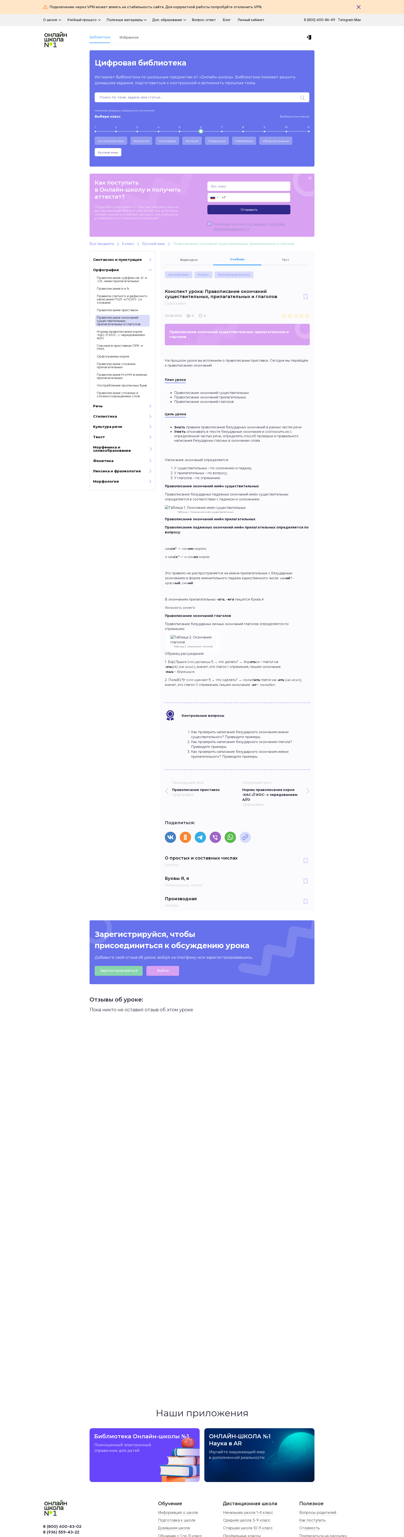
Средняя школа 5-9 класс (246, 1520)
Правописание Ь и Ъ (113, 288)
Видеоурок (189, 260)
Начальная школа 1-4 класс (248, 1512)
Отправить (249, 209)
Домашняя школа (174, 1528)
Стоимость (309, 1528)
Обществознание (276, 141)
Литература (217, 141)
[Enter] (309, 37)
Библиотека (100, 37)
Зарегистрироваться (118, 971)
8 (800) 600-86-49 (319, 20)
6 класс (203, 274)
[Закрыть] (358, 7)
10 (286, 127)
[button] (214, 197)
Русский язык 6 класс (234, 274)
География (167, 141)
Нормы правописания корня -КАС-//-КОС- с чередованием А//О (121, 335)
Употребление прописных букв (122, 385)
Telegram (346, 20)
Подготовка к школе (176, 1520)
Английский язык (111, 141)
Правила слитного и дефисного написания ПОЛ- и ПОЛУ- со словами (122, 299)
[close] (310, 178)
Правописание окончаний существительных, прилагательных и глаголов (119, 321)
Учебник (237, 259)
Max (357, 20)
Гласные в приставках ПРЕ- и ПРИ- (120, 347)
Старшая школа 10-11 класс (248, 1528)
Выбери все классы (294, 116)
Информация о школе (178, 1512)
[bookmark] (305, 297)
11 (308, 127)
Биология (141, 141)
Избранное (129, 37)
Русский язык (108, 152)
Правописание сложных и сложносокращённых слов (118, 394)
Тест (285, 260)
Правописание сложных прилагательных (116, 365)
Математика (244, 141)
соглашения (256, 224)
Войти (163, 971)
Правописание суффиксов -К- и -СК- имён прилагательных (122, 279)
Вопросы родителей (317, 1512)
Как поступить (312, 1520)
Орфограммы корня (113, 356)
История (192, 141)
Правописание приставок (117, 310)
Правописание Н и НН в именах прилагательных (122, 376)
